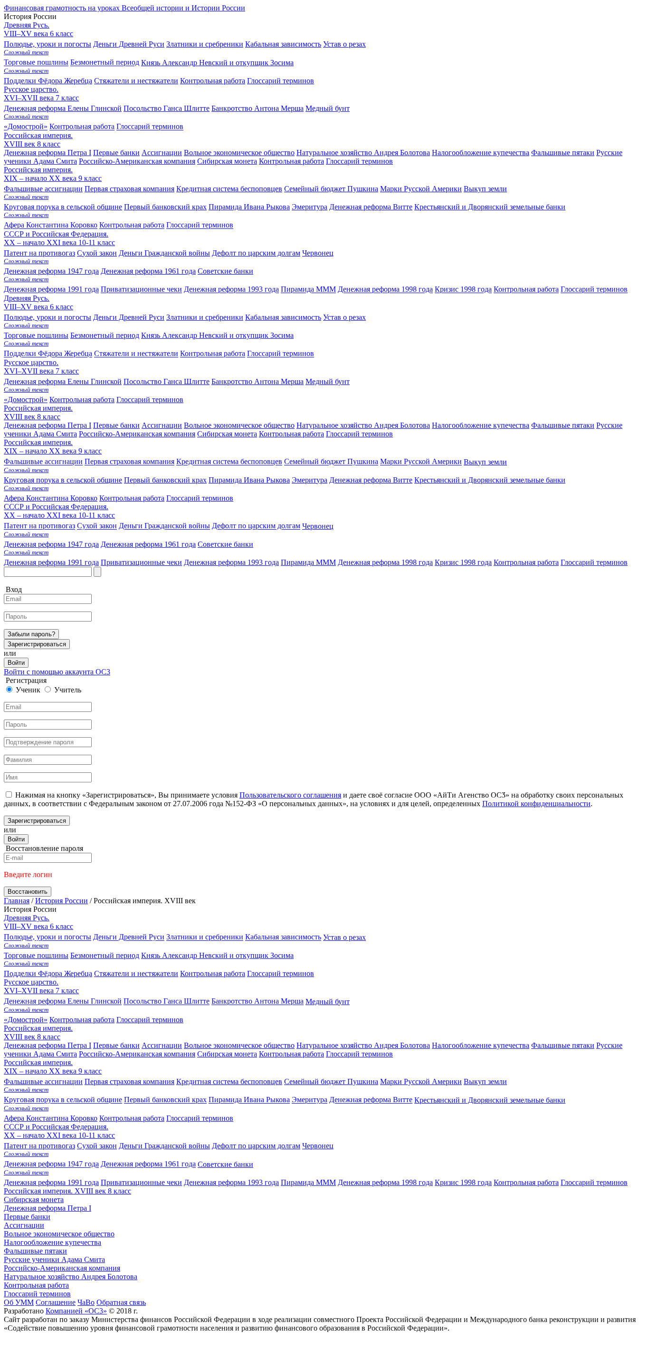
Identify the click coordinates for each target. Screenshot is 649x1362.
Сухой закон (97, 526)
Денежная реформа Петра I (47, 425)
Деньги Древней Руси (128, 317)
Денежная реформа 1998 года (385, 562)
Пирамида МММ (308, 562)
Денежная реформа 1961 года (148, 544)
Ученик (28, 690)
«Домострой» (26, 399)
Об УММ (19, 1302)
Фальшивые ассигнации (43, 462)
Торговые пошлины (36, 335)
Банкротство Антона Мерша (257, 381)
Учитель (67, 690)
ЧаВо (86, 1302)
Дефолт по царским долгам (256, 526)
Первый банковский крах (165, 480)
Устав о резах (185, 321)
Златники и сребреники (204, 317)
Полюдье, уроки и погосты (47, 317)
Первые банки (116, 425)
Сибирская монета (227, 434)
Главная (16, 901)
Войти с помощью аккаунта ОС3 (57, 672)
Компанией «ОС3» (76, 1311)
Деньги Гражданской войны (164, 526)
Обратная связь (121, 1302)
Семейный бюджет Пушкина (331, 462)
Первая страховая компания (129, 462)
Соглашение (56, 1302)
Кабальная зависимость (283, 317)
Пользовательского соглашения (290, 795)
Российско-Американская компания (137, 434)
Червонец (169, 530)
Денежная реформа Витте (370, 480)
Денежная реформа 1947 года (51, 544)
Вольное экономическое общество (239, 425)
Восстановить (28, 891)
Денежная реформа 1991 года (51, 562)
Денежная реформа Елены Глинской (63, 381)
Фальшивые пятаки (562, 425)
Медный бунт (177, 385)
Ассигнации (162, 425)
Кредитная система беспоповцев (229, 462)
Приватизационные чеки (141, 562)
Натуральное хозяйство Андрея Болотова (363, 425)
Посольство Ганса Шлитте (167, 381)
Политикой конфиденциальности (536, 803)
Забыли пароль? (31, 634)
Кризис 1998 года (463, 562)
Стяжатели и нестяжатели (136, 354)
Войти (16, 662)
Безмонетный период (104, 335)
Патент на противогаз (39, 526)
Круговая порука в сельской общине (63, 480)
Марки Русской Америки (421, 462)
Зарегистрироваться (37, 644)
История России (61, 901)
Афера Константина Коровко (50, 498)
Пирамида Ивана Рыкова (249, 480)
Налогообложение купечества (480, 425)
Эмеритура (309, 480)
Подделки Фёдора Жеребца (48, 354)
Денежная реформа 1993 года (231, 562)
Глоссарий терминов (280, 81)
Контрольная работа (212, 81)
